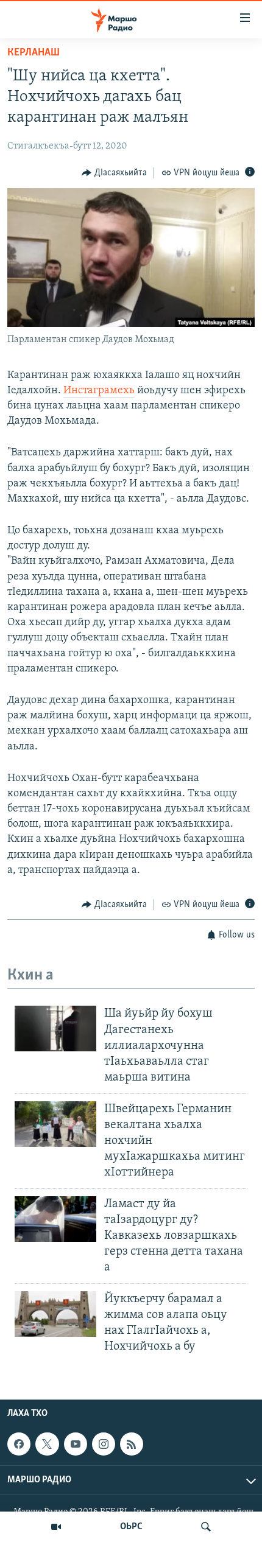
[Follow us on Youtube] (75, 1444)
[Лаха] (206, 1527)
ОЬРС (131, 1527)
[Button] (114, 173)
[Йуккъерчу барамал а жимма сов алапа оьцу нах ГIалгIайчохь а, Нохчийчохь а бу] (55, 1314)
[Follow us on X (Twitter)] (46, 1444)
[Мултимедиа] (56, 1527)
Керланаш (33, 52)
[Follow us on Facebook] (18, 1444)
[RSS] (131, 1444)
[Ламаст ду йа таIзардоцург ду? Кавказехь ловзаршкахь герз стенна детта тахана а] (55, 1219)
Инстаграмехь (99, 390)
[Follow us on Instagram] (103, 1444)
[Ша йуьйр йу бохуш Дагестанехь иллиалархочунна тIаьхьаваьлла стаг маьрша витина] (55, 1028)
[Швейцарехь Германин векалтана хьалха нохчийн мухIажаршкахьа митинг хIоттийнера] (55, 1124)
